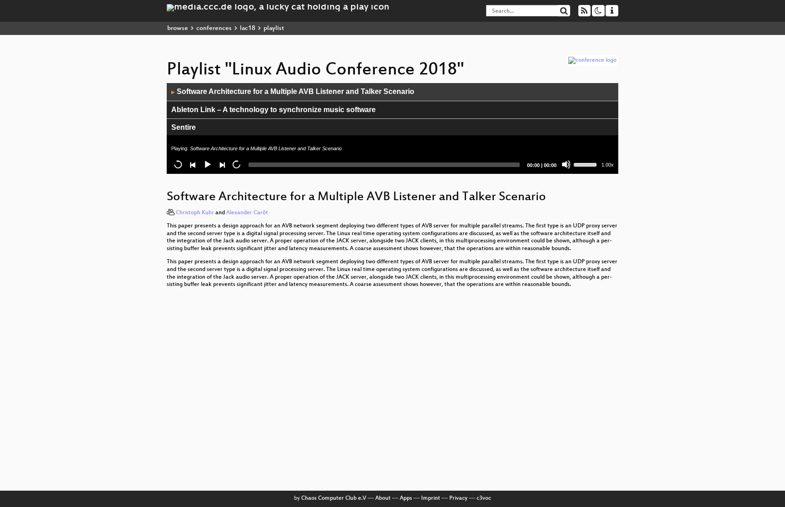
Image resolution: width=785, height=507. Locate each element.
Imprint (430, 498)
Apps (406, 498)
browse (177, 28)
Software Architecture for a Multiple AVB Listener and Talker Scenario (292, 91)
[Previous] (193, 164)
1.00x (607, 164)
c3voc (484, 498)
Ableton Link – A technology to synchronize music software (273, 109)
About (383, 498)
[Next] (222, 164)
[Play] (207, 164)
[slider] (586, 164)
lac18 (247, 28)
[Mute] (566, 164)
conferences (214, 28)
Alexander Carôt (247, 213)
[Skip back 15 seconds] (178, 164)
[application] (392, 128)
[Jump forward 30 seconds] (236, 164)
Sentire (183, 127)
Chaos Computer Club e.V (333, 498)
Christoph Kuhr (195, 213)
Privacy (458, 498)
